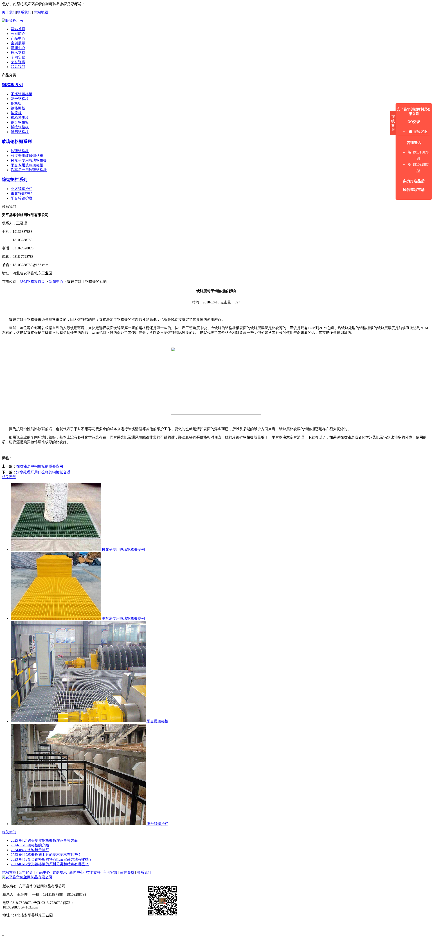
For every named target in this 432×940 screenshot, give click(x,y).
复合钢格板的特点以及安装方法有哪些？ (51, 859)
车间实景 (18, 57)
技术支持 (18, 52)
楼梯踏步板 (20, 118)
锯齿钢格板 (20, 122)
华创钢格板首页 (32, 281)
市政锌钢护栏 (21, 193)
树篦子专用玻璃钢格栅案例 (123, 549)
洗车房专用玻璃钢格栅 (29, 170)
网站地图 (41, 12)
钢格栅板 (18, 108)
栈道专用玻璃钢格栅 (27, 156)
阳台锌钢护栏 (21, 198)
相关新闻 (9, 832)
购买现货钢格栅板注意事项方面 (44, 840)
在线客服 (420, 131)
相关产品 (9, 477)
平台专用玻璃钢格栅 (27, 165)
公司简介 (18, 34)
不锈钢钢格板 (21, 94)
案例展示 (18, 43)
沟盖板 (16, 113)
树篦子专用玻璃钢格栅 (29, 160)
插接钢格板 (20, 127)
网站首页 (18, 29)
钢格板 (16, 103)
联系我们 (24, 12)
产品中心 (18, 38)
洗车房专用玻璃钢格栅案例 (123, 618)
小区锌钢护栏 (21, 189)
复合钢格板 (20, 99)
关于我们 (9, 12)
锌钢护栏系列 (14, 179)
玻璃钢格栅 (20, 151)
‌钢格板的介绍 (30, 845)
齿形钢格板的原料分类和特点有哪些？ (50, 864)
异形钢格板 (20, 132)
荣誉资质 (18, 62)
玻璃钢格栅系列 (17, 141)
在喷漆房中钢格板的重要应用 (39, 466)
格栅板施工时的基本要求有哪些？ (46, 854)
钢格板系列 (12, 84)
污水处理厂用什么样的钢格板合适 (43, 472)
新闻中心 (18, 48)
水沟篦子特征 (30, 850)
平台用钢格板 (157, 721)
